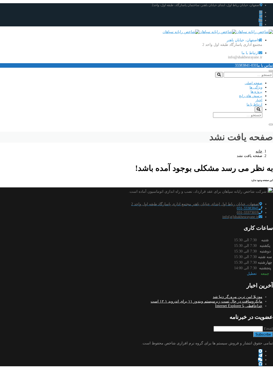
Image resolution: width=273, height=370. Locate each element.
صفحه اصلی (253, 83)
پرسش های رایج (250, 96)
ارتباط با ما (254, 104)
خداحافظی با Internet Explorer (238, 306)
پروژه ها (256, 92)
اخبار (258, 100)
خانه (259, 151)
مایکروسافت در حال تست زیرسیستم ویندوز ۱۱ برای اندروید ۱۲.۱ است (206, 301)
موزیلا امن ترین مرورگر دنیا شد (237, 297)
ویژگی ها (256, 87)
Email (268, 329)
